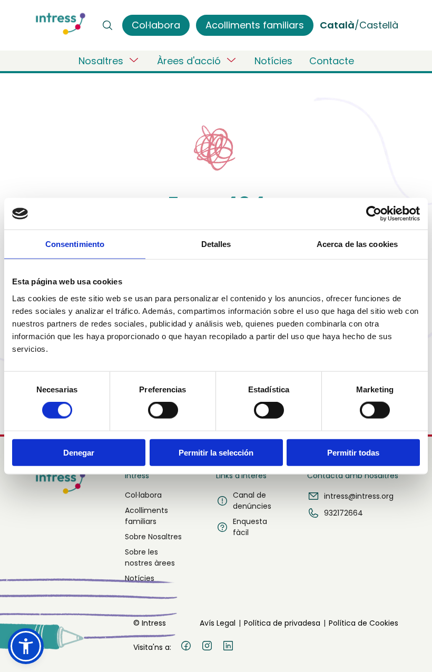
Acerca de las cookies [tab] (357, 244)
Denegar (78, 452)
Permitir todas (353, 452)
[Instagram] (207, 647)
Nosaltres (100, 60)
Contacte (331, 60)
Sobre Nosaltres (153, 536)
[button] (26, 646)
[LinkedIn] (228, 647)
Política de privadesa (282, 623)
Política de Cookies (363, 623)
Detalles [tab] (216, 244)
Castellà (378, 25)
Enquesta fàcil (250, 527)
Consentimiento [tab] (74, 244)
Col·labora (143, 495)
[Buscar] (107, 25)
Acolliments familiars (146, 516)
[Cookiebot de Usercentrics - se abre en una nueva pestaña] (374, 214)
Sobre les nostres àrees (150, 557)
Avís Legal (217, 623)
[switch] (163, 410)
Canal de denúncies (252, 500)
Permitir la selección (216, 452)
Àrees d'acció (189, 60)
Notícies (273, 60)
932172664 (343, 513)
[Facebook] (186, 647)
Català (337, 25)
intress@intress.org (359, 496)
